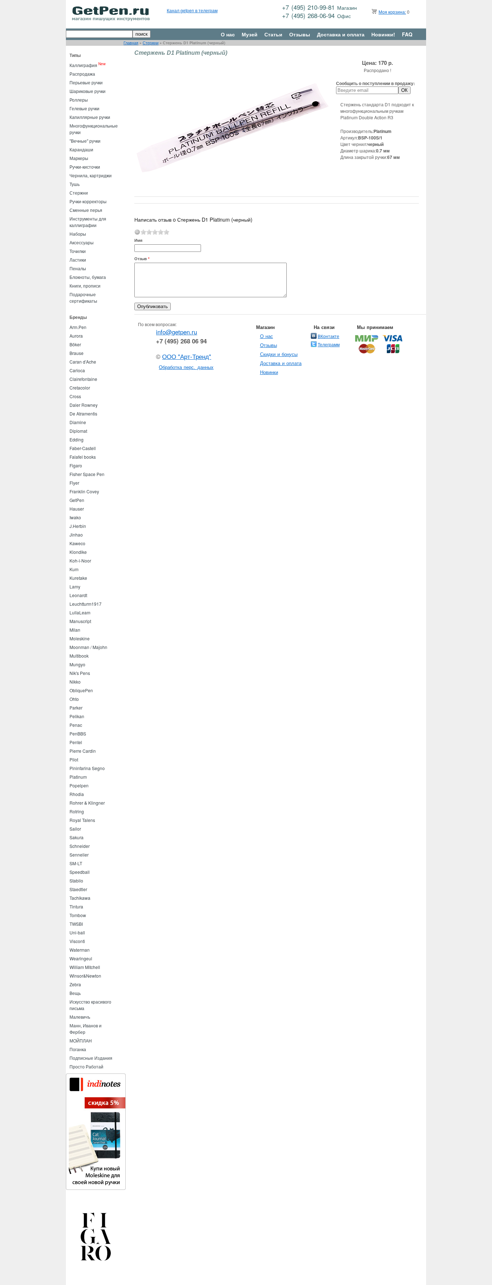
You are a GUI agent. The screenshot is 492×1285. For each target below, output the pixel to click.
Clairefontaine (83, 379)
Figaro (76, 465)
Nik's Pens (80, 673)
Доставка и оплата (340, 34)
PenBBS (78, 733)
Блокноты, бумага (88, 277)
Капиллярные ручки (90, 117)
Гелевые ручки (84, 108)
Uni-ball (77, 932)
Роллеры (79, 100)
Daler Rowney (84, 405)
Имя (138, 240)
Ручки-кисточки (85, 167)
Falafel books (83, 457)
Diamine (78, 422)
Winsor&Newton (85, 976)
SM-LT (76, 863)
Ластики (78, 260)
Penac (76, 725)
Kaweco (77, 543)
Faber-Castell (83, 448)
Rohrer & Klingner (87, 803)
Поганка (78, 1049)
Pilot (74, 759)
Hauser (77, 509)
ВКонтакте (328, 336)
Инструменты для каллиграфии (88, 221)
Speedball (80, 872)
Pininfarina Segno (87, 768)
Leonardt (78, 595)
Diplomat (78, 431)
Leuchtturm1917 (86, 604)
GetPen (77, 500)
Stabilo (76, 880)
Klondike (78, 552)
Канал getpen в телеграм (192, 10)
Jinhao (76, 535)
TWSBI (76, 924)
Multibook (79, 656)
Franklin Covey (84, 491)
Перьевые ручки (86, 82)
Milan (75, 630)
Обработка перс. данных (186, 367)
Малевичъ (80, 1017)
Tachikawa (80, 898)
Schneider (80, 846)
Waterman (80, 950)
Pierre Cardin (83, 751)
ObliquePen (81, 690)
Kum (74, 569)
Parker (76, 707)
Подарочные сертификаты (83, 297)
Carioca (77, 370)
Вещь (75, 993)
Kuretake (78, 578)
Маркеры (79, 158)
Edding (77, 439)
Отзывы (299, 34)
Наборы (78, 234)
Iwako (75, 517)
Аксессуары (82, 242)
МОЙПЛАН (81, 1040)
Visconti (77, 941)
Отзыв (141, 258)
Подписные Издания (91, 1058)
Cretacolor (80, 387)
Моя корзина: (392, 12)
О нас (228, 34)
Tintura (76, 906)
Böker (75, 344)
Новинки (269, 372)
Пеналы (78, 268)
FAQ (407, 34)
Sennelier (79, 855)
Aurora (76, 336)
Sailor (75, 829)
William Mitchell (85, 967)
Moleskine (80, 638)
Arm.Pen (78, 327)
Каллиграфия (83, 65)
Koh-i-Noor (80, 560)
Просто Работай (86, 1066)
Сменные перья (86, 210)
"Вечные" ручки (85, 141)
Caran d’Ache (83, 362)
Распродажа (82, 74)
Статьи (273, 34)
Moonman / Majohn (88, 647)
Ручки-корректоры (88, 201)
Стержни (150, 42)
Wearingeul (81, 958)
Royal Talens (82, 820)
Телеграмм (329, 344)
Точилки (78, 251)
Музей (250, 34)
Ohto (74, 699)
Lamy (75, 586)
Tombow (78, 915)
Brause (77, 353)
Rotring (77, 811)
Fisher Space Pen (87, 474)
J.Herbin (78, 526)
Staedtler (78, 889)
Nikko (75, 682)
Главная (131, 42)
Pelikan (77, 716)
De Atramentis (83, 413)
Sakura (77, 837)
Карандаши (81, 149)
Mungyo (77, 664)
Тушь (75, 184)
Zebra (75, 984)
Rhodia (77, 794)
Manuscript (80, 621)
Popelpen (79, 785)
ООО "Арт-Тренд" (186, 356)
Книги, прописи (85, 286)
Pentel (76, 742)
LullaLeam (80, 612)
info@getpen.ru (176, 332)
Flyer (74, 483)
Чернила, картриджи (91, 175)
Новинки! (383, 34)
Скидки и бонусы (279, 354)
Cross (75, 396)
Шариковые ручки (88, 91)
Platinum (78, 777)
